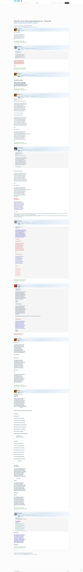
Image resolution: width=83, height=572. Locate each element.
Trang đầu (15, 27)
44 (24, 27)
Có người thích (20, 30)
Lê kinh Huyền (20, 147)
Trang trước (19, 27)
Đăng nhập (66, 2)
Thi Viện (17, 1)
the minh (19, 284)
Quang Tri (19, 28)
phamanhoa (19, 46)
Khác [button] (63, 2)
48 (29, 27)
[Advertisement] (41, 11)
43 (23, 27)
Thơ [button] (56, 2)
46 (26, 27)
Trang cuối (35, 27)
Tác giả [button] (53, 2)
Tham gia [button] (59, 2)
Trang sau (32, 27)
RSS (68, 571)
